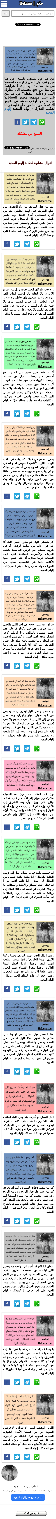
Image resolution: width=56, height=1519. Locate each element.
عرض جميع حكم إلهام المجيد (28, 1497)
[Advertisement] (28, 35)
